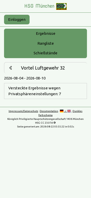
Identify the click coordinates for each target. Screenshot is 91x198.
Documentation (49, 111)
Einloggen (17, 19)
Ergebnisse (45, 33)
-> (65, 111)
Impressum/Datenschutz (23, 111)
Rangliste (45, 43)
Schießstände (45, 53)
